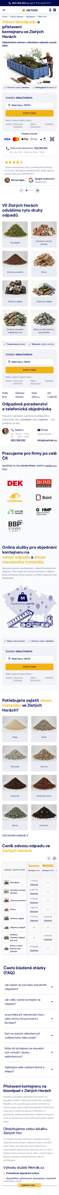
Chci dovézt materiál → (15, 854)
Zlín (49, 412)
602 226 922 (19, 3)
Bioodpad (30, 16)
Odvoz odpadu (16, 16)
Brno (4, 416)
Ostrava (19, 416)
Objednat (34, 904)
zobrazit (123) (17, 201)
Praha (5, 412)
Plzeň (34, 412)
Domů (4, 16)
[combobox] (32, 105)
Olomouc (19, 412)
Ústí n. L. (36, 416)
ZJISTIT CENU (29, 113)
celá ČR (53, 416)
